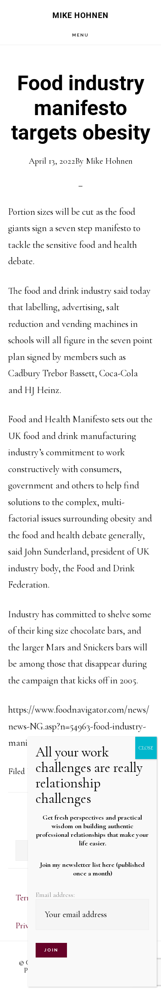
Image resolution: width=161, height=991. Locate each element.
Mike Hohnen (80, 15)
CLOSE (146, 748)
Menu (80, 35)
